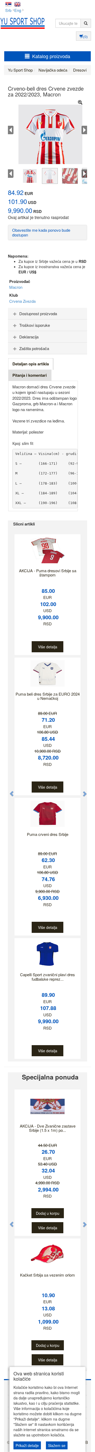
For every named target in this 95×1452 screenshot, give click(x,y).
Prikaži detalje (27, 1445)
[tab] (47, 313)
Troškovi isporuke (34, 325)
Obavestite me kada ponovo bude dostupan (41, 232)
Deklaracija (29, 336)
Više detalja (47, 646)
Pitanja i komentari (29, 375)
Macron (15, 287)
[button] (9, 791)
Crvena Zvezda (22, 301)
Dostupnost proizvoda (38, 313)
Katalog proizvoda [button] (51, 56)
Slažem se (56, 1445)
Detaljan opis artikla (30, 364)
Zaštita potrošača (34, 348)
